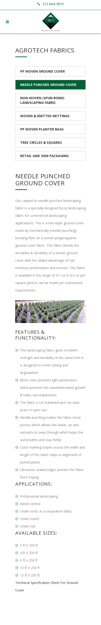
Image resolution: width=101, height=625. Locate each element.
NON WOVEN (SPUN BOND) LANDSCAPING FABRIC (42, 100)
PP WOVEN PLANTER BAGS (42, 129)
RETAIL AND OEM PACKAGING (44, 156)
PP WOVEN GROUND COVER (42, 71)
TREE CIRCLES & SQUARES (41, 142)
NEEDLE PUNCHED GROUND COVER (48, 84)
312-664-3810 (53, 4)
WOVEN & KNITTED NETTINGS (45, 116)
